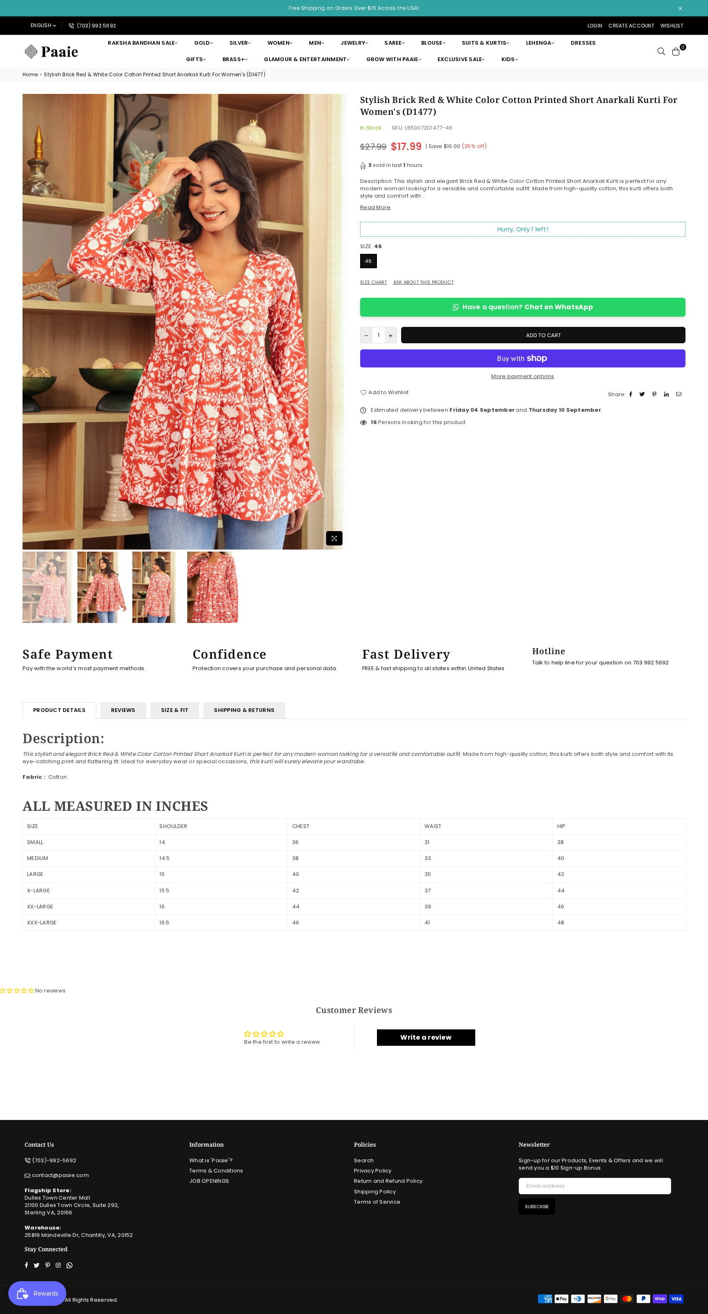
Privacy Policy (373, 1171)
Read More (375, 207)
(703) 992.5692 (95, 25)
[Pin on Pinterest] (655, 394)
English (41, 25)
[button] (17, 991)
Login (595, 25)
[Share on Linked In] (667, 394)
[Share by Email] (679, 394)
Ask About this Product (423, 282)
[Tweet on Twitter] (643, 394)
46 (368, 261)
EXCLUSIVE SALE (460, 59)
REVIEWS (123, 710)
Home (30, 74)
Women (279, 43)
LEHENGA (538, 43)
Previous (30, 322)
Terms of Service (377, 1202)
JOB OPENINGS (209, 1181)
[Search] (661, 51)
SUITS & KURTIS (484, 43)
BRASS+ (233, 59)
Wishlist (671, 25)
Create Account (631, 25)
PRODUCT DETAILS (59, 710)
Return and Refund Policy (388, 1181)
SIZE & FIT (175, 710)
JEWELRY (352, 43)
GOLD (202, 43)
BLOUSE (431, 43)
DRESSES (583, 43)
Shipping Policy (375, 1191)
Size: (371, 246)
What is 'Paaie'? (211, 1160)
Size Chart (373, 282)
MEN (315, 43)
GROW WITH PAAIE (392, 59)
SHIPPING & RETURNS (244, 710)
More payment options (522, 376)
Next (341, 322)
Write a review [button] (426, 1037)
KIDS (508, 59)
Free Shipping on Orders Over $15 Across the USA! (354, 8)
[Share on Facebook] (631, 394)
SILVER (238, 43)
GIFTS (194, 59)
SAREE (393, 43)
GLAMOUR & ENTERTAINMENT (305, 59)
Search (364, 1160)
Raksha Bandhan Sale (141, 43)
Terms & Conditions (216, 1171)
